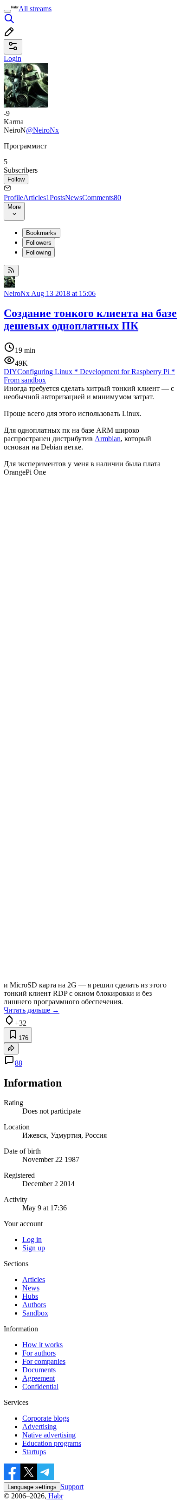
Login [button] (12, 58)
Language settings (32, 1487)
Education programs (51, 1443)
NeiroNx (17, 293)
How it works (42, 1345)
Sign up (33, 1248)
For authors (39, 1353)
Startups (34, 1452)
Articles (36, 197)
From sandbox (25, 380)
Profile (13, 197)
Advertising (39, 1426)
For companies (43, 1361)
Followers (39, 242)
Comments (101, 197)
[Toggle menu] (7, 11)
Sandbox (35, 1313)
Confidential (40, 1386)
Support (72, 1487)
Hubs (30, 1296)
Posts (57, 197)
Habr (54, 1496)
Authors (34, 1305)
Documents (39, 1370)
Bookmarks (41, 232)
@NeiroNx (42, 130)
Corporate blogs (45, 1418)
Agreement (38, 1378)
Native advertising (49, 1435)
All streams (35, 9)
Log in (32, 1239)
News (73, 197)
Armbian (108, 439)
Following (38, 252)
